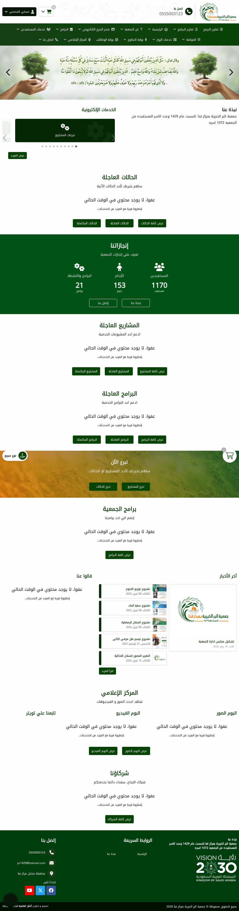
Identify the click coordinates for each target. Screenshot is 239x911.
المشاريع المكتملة (86, 371)
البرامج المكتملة (87, 440)
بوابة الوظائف (105, 40)
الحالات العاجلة (119, 223)
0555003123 (37, 852)
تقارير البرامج (185, 29)
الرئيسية (157, 29)
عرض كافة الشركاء (119, 819)
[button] (8, 72)
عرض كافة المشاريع (152, 371)
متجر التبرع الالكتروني (96, 29)
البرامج (64, 29)
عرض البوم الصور (136, 751)
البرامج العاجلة (120, 440)
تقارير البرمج (210, 29)
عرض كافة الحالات (152, 223)
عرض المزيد (17, 155)
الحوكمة (191, 40)
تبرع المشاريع (136, 487)
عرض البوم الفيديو (103, 751)
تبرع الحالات (103, 487)
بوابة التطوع (135, 40)
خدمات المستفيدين (33, 29)
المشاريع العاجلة (119, 371)
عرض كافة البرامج (152, 440)
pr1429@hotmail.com (31, 863)
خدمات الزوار (164, 40)
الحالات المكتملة (87, 223)
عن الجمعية (132, 29)
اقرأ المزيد (107, 671)
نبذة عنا (136, 303)
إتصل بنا (103, 303)
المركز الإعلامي (77, 40)
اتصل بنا (48, 40)
